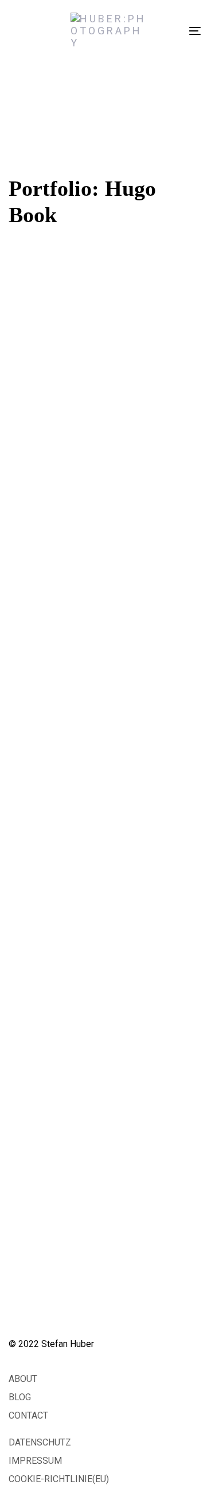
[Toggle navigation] (195, 30)
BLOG (20, 1397)
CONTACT (28, 1415)
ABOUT (23, 1378)
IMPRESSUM (35, 1460)
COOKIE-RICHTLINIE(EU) (59, 1479)
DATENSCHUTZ (40, 1442)
